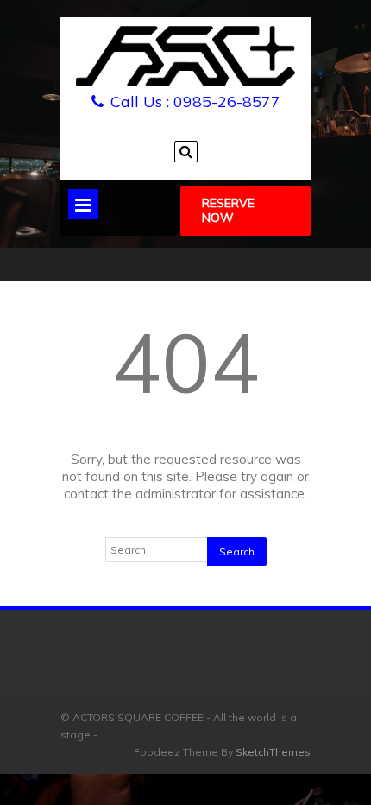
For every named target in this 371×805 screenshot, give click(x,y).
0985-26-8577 (226, 101)
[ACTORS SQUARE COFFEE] (185, 82)
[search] (186, 151)
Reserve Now (228, 210)
